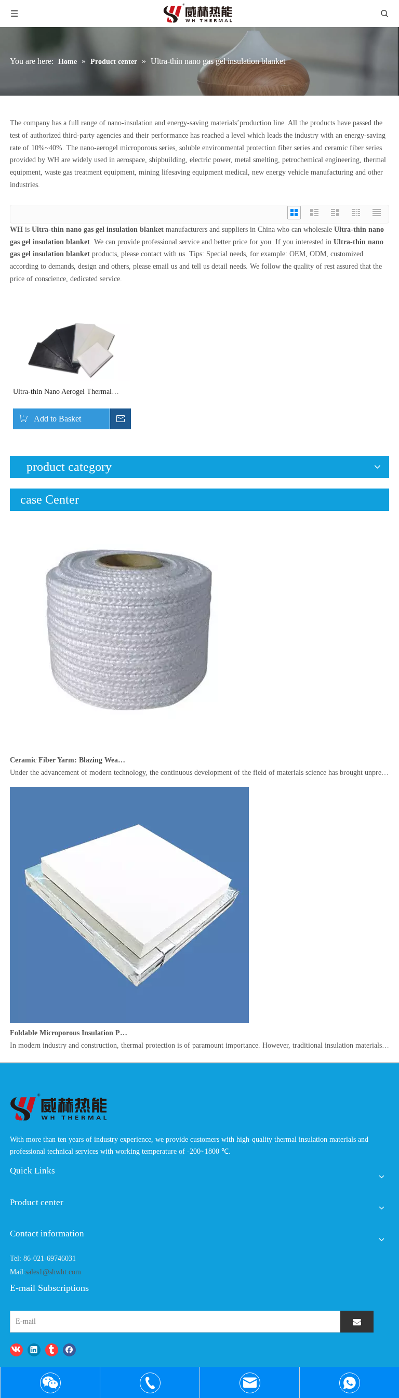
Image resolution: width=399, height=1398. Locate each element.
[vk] (16, 1349)
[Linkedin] (34, 1349)
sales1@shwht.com (53, 1272)
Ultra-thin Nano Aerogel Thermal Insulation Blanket (62, 393)
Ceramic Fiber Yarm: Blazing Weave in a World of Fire (68, 760)
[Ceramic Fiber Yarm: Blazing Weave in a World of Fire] (129, 747)
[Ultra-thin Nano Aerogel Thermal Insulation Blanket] (71, 351)
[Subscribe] (357, 1322)
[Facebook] (69, 1349)
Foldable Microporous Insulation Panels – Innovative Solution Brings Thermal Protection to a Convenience (68, 1033)
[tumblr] (51, 1349)
